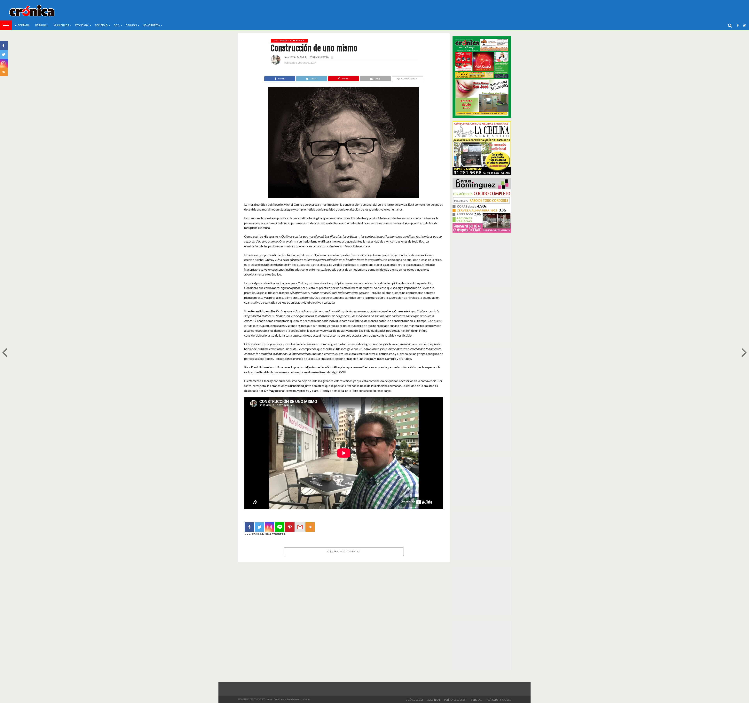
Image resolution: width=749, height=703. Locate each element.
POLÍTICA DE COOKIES (455, 700)
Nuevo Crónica (274, 699)
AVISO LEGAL (433, 700)
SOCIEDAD (101, 25)
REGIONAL (41, 25)
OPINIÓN (131, 25)
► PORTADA (22, 25)
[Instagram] (269, 527)
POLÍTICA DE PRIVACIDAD (498, 700)
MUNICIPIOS (61, 25)
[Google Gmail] (300, 527)
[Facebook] (249, 527)
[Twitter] (259, 527)
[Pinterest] (290, 527)
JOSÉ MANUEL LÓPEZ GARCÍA (309, 57)
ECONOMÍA (82, 25)
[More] (310, 527)
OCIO (117, 25)
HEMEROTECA (151, 25)
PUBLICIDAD (475, 700)
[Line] (279, 527)
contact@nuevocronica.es (296, 699)
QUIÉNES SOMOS (414, 700)
